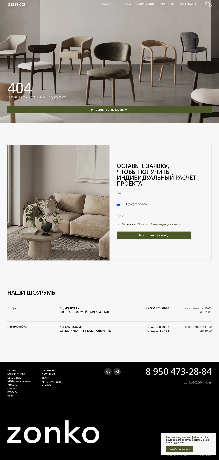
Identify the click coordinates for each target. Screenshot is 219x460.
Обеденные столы (14, 379)
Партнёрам (166, 4)
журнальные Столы (19, 381)
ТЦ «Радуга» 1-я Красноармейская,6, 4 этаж (84, 310)
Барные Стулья (16, 374)
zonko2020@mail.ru (197, 382)
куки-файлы (192, 437)
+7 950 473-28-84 (157, 308)
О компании (145, 4)
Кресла (11, 388)
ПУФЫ (10, 395)
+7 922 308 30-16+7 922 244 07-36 (157, 328)
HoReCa (125, 4)
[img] (53, 435)
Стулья (11, 370)
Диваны (12, 385)
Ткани (45, 377)
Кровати (12, 392)
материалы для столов (51, 383)
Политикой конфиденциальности (159, 224)
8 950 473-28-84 (179, 371)
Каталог (107, 4)
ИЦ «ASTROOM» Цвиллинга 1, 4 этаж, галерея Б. (85, 328)
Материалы (188, 4)
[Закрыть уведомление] (213, 435)
